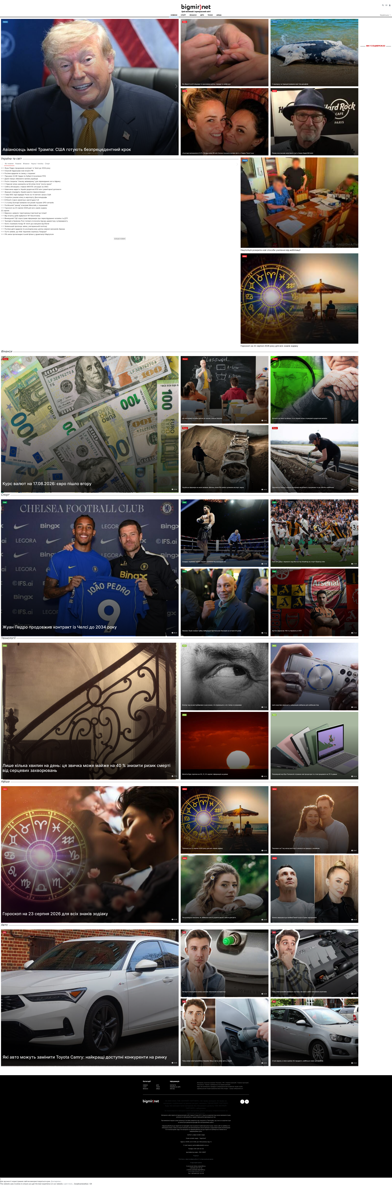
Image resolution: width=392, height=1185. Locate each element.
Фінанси (193, 15)
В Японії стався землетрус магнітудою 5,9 (22, 200)
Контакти (173, 1085)
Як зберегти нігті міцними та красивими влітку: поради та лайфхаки (206, 84)
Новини (174, 15)
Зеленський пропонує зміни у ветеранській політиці (26, 226)
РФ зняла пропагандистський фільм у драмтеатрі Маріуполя (29, 234)
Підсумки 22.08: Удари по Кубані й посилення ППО (25, 176)
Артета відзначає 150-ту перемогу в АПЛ (287, 631)
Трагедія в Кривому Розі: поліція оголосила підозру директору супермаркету (36, 221)
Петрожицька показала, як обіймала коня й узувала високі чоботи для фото (209, 917)
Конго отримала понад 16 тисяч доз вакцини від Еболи (27, 224)
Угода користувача (196, 1162)
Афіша (218, 15)
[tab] (9, 164)
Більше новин (119, 239)
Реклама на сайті (175, 1087)
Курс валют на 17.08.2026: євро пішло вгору (47, 483)
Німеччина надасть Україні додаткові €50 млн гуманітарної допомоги (33, 189)
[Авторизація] (389, 5)
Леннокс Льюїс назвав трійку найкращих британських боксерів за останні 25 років (211, 631)
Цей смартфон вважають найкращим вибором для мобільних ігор (295, 705)
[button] (82, 153)
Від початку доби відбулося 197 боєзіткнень (22, 216)
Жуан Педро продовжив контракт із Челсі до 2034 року (27, 168)
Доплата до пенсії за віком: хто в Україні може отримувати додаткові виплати (299, 418)
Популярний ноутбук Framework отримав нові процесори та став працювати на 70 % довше (304, 774)
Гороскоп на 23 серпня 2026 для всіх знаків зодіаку (26, 208)
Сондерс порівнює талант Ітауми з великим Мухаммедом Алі (204, 562)
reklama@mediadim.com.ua (196, 1171)
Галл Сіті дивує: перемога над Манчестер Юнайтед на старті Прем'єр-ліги (298, 562)
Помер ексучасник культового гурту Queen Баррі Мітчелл (292, 153)
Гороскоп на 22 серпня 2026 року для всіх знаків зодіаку (269, 346)
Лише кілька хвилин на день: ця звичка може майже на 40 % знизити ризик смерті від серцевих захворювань (86, 768)
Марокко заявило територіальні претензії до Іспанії (26, 213)
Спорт (183, 15)
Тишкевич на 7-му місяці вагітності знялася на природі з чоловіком (296, 848)
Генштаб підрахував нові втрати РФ (19, 171)
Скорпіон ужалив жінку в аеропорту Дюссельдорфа (26, 197)
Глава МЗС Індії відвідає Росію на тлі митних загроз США (28, 195)
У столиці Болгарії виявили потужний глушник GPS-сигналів (29, 203)
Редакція (196, 1155)
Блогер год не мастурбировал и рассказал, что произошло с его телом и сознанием (212, 705)
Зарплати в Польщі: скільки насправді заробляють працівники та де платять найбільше (303, 487)
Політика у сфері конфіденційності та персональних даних (196, 1159)
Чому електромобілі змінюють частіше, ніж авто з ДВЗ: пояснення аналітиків (299, 992)
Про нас (172, 1088)
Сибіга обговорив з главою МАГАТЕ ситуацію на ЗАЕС (26, 187)
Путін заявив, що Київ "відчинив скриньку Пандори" (26, 232)
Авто (202, 15)
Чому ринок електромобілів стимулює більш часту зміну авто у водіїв (207, 1061)
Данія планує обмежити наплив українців (21, 179)
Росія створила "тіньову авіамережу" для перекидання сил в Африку (33, 181)
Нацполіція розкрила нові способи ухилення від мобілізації (270, 250)
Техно (210, 15)
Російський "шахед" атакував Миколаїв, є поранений (26, 205)
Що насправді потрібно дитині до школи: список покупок (202, 418)
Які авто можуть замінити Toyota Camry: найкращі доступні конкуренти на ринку (85, 1057)
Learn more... (68, 1184)
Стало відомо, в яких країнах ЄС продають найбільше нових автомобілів (297, 1061)
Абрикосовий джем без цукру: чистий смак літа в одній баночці (67, 149)
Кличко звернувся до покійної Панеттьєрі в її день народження (294, 917)
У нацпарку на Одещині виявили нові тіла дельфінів (290, 84)
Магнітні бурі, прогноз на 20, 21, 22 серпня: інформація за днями (205, 774)
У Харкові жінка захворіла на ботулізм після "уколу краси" (28, 184)
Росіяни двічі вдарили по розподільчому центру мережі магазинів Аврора (35, 229)
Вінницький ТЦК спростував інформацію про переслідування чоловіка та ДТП (36, 218)
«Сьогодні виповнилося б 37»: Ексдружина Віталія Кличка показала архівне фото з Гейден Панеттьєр (218, 153)
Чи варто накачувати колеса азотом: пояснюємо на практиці (203, 992)
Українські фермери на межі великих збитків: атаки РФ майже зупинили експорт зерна (213, 487)
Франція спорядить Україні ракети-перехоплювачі (25, 192)
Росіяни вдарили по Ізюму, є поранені (20, 173)
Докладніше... (56, 1181)
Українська (384, 15)
